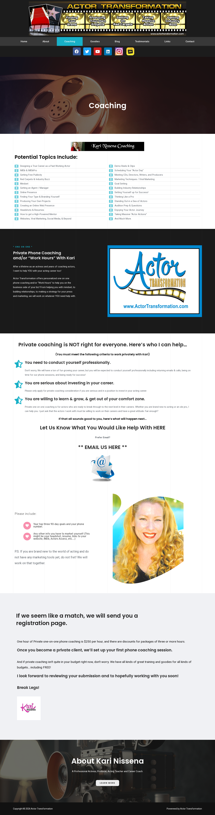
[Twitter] (87, 51)
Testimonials (142, 41)
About (45, 41)
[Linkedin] (108, 51)
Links (167, 41)
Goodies (95, 41)
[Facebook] (77, 51)
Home (24, 41)
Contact (190, 41)
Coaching (69, 41)
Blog (117, 41)
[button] (107, 783)
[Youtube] (98, 51)
